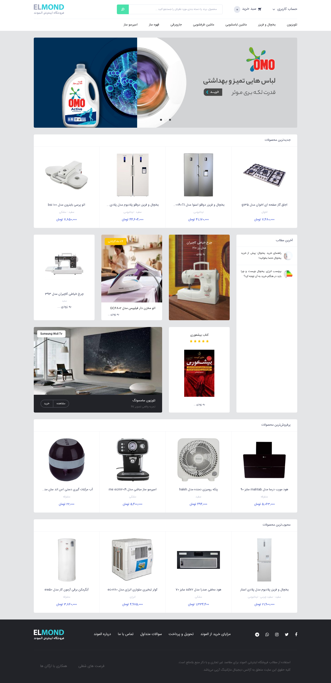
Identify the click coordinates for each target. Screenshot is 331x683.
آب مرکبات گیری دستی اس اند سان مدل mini (64, 489)
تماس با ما (126, 634)
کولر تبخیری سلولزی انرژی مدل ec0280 (132, 590)
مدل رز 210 (199, 248)
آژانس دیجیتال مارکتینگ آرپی (232, 670)
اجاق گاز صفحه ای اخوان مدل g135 (264, 205)
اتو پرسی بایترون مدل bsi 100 (66, 205)
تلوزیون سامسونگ (143, 400)
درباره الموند (102, 634)
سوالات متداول (151, 634)
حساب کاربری (286, 9)
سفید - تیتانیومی (132, 212)
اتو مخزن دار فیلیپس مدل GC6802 (132, 308)
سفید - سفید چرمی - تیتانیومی (264, 597)
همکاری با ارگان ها (53, 666)
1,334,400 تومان (198, 604)
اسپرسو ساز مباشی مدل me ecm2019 (132, 489)
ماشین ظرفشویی (203, 24)
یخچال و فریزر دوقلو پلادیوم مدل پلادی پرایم (131, 205)
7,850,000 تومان (66, 219)
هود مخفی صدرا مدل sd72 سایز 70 (198, 590)
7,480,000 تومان (264, 219)
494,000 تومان (198, 504)
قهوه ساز (154, 24)
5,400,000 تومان (132, 504)
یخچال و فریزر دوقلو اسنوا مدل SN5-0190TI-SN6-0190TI (195, 205)
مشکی (132, 497)
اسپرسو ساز (131, 24)
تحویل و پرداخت (181, 634)
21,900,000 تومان (264, 604)
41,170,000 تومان (198, 219)
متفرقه (264, 497)
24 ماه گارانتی (115, 241)
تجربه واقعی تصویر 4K (143, 407)
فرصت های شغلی (91, 666)
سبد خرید (249, 9)
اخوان (264, 212)
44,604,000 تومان (132, 219)
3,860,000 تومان (66, 604)
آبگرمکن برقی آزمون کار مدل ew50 (66, 590)
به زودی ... (199, 254)
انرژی (133, 597)
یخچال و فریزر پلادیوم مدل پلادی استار (264, 590)
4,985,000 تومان (132, 604)
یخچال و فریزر (267, 24)
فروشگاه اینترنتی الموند (253, 662)
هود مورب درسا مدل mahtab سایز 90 (264, 489)
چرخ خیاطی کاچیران (199, 243)
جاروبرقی (176, 24)
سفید (64, 301)
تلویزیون (292, 24)
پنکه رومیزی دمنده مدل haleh (198, 489)
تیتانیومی (198, 212)
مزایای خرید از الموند (215, 634)
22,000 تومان (66, 504)
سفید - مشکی (66, 212)
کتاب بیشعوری (199, 335)
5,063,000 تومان (264, 504)
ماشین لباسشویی (236, 24)
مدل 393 (51, 294)
